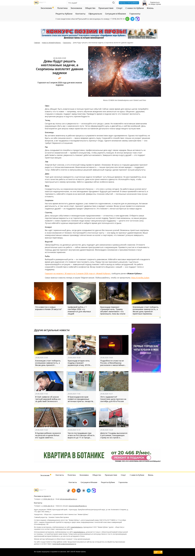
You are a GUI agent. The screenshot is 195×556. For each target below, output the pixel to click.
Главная (37, 43)
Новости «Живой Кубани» (51, 43)
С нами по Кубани (135, 8)
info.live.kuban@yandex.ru (68, 499)
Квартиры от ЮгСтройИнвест (129, 3)
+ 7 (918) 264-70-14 (47, 499)
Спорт (119, 8)
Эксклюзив (46, 8)
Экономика (76, 8)
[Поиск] (113, 3)
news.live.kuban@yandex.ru (78, 506)
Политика (62, 8)
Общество (90, 8)
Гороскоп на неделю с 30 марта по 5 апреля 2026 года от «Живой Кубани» (77, 273)
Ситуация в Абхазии (115, 13)
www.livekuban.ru (76, 527)
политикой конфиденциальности (64, 544)
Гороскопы (134, 13)
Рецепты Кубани (64, 13)
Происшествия (105, 8)
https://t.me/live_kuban (140, 277)
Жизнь (150, 8)
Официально (95, 13)
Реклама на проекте (42, 496)
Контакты (80, 13)
